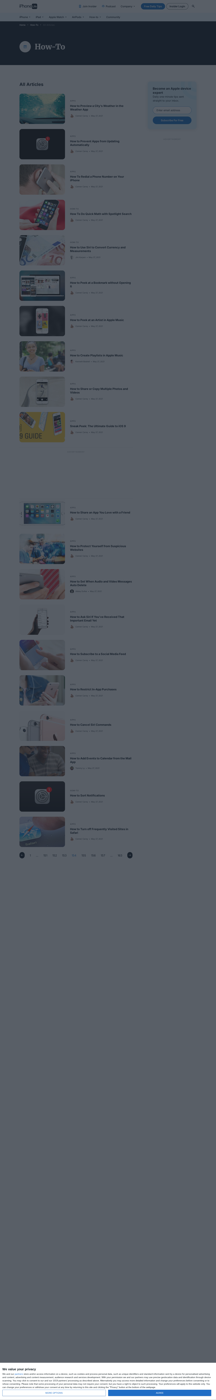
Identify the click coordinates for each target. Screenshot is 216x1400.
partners (19, 1374)
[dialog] (108, 1381)
